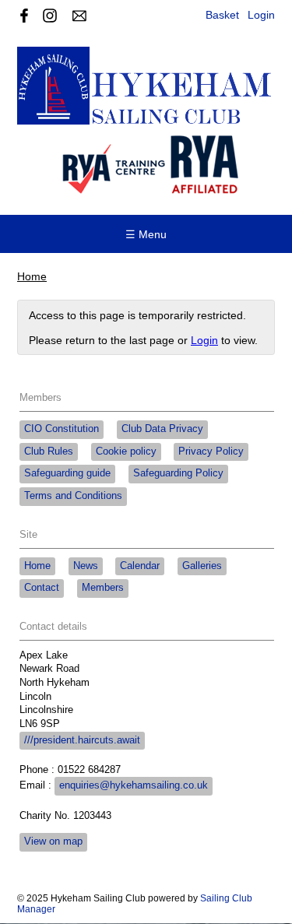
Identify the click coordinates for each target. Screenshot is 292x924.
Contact (41, 587)
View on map (53, 841)
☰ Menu (146, 234)
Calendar (140, 565)
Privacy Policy (211, 451)
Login (261, 15)
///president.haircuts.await (82, 740)
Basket (222, 15)
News (85, 565)
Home (32, 276)
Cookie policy (126, 451)
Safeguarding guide (67, 473)
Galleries (202, 565)
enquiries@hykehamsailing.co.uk (133, 785)
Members (103, 587)
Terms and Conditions (73, 495)
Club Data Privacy (162, 428)
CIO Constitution (61, 428)
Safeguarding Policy (178, 473)
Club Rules (48, 451)
